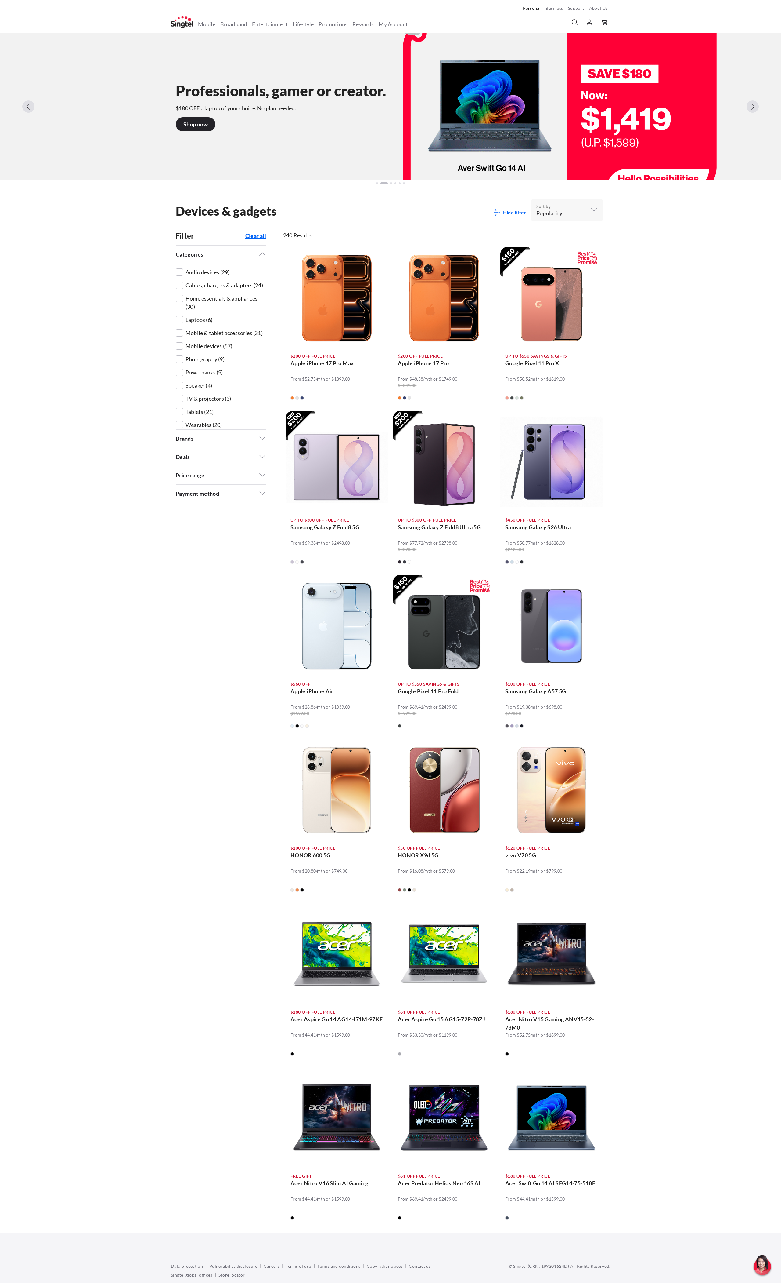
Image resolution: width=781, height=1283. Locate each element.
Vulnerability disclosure (233, 1266)
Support (576, 8)
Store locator (231, 1275)
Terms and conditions (338, 1266)
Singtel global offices (191, 1275)
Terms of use (298, 1266)
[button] (762, 1278)
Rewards (363, 24)
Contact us (419, 1266)
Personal (532, 8)
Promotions (333, 24)
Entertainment (270, 24)
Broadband (233, 24)
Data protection (187, 1266)
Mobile (206, 24)
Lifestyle (303, 24)
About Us (598, 8)
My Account (393, 24)
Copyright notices (385, 1266)
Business (554, 8)
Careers (271, 1266)
